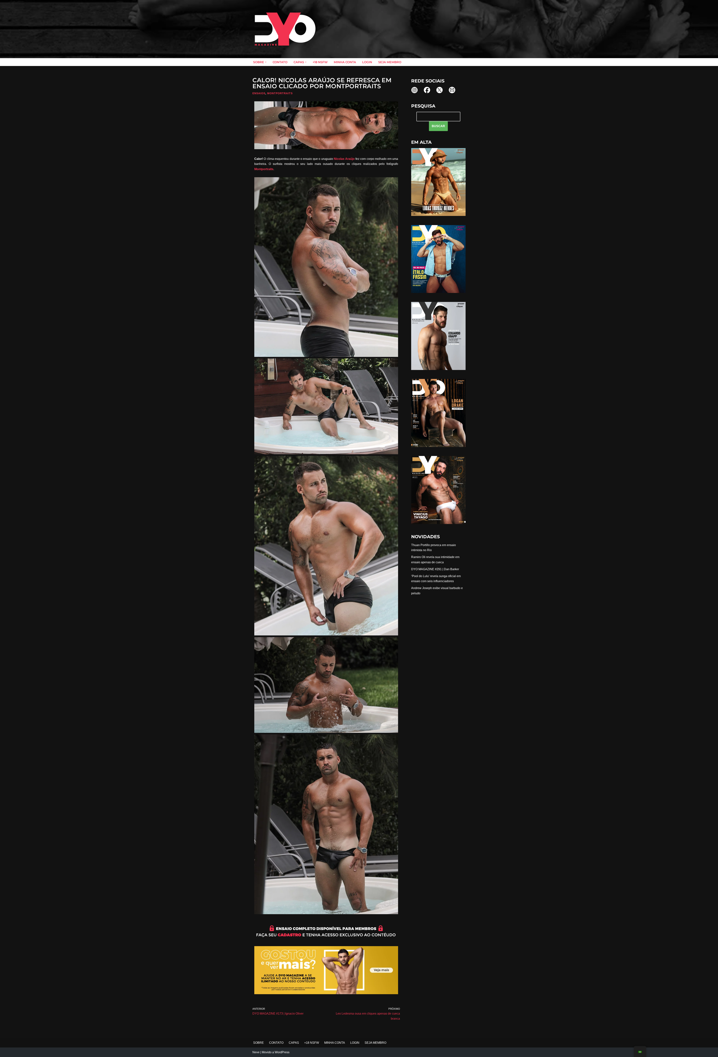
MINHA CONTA (345, 62)
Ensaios (258, 93)
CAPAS (294, 1042)
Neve (256, 1052)
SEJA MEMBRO (389, 62)
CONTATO (280, 62)
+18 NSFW (320, 62)
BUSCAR (438, 126)
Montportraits (280, 93)
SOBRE (258, 1042)
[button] (265, 62)
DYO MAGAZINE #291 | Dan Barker (435, 569)
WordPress (282, 1052)
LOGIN (367, 62)
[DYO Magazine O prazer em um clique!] (285, 29)
